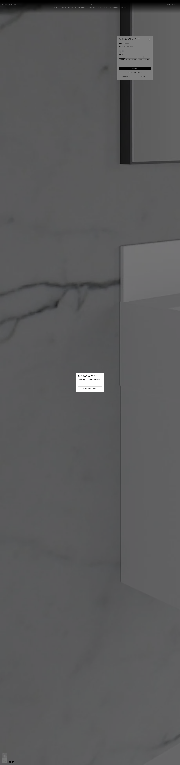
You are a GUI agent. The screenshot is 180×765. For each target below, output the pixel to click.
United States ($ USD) (90, 384)
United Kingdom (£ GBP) (89, 388)
